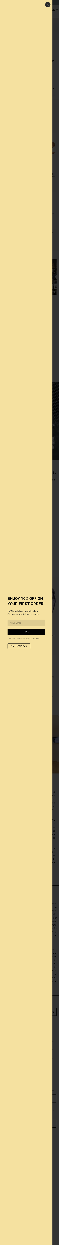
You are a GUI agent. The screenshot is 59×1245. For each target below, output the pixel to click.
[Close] (47, 4)
